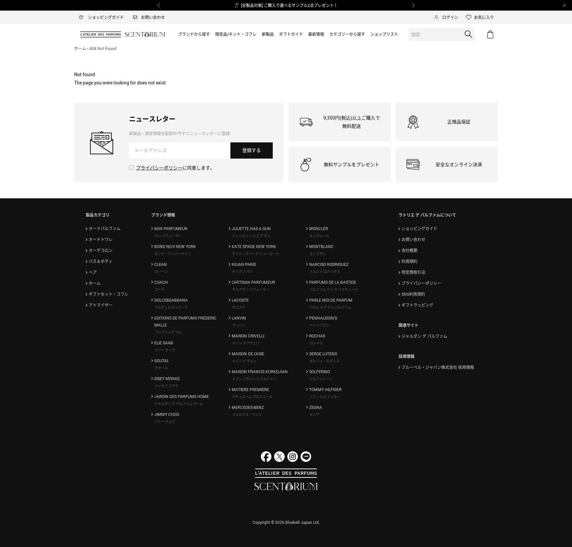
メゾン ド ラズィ (244, 361)
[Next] (413, 5)
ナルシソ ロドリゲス (325, 271)
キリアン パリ (242, 271)
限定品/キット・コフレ (236, 34)
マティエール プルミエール (252, 396)
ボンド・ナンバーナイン (173, 253)
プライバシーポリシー (159, 168)
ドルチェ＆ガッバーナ (171, 307)
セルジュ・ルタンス (324, 361)
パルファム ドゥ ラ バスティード (334, 289)
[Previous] (159, 5)
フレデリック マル (168, 332)
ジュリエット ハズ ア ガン (251, 235)
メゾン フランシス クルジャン (254, 378)
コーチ (160, 289)
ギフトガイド (291, 34)
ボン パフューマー (168, 235)
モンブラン (318, 253)
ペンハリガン (319, 325)
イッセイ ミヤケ (166, 385)
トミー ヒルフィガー (325, 396)
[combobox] (441, 34)
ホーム (80, 48)
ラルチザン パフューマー (250, 289)
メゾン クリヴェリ (245, 343)
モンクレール (319, 235)
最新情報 (316, 34)
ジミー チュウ (165, 421)
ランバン (238, 325)
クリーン (161, 271)
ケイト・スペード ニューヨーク (255, 253)
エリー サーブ (165, 350)
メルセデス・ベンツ (247, 414)
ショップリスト (384, 34)
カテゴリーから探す (347, 34)
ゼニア (314, 414)
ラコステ (238, 307)
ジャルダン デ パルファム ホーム (179, 403)
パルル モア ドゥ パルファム (330, 307)
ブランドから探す (194, 34)
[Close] (564, 5)
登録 (251, 150)
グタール (161, 368)
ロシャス (316, 343)
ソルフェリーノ (321, 378)
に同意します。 (175, 168)
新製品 (268, 34)
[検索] (468, 34)
